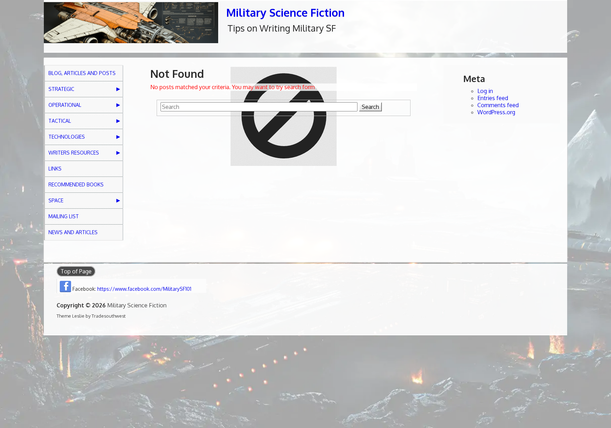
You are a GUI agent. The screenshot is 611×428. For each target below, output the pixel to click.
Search (370, 106)
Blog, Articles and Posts (82, 73)
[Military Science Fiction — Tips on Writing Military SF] (131, 22)
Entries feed (492, 98)
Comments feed (498, 105)
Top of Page (76, 271)
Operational (64, 105)
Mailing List (63, 216)
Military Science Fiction (285, 12)
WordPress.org (496, 112)
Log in (485, 90)
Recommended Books (76, 184)
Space (55, 200)
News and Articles (73, 232)
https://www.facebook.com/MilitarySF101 (144, 289)
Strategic (61, 89)
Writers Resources (73, 153)
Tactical (59, 121)
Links (55, 169)
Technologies (66, 137)
